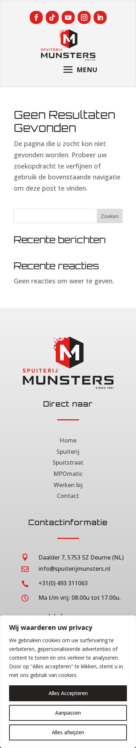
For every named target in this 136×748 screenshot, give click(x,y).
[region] (68, 681)
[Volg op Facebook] (36, 17)
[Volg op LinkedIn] (100, 17)
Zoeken (110, 216)
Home (68, 440)
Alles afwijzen (68, 732)
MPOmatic (68, 474)
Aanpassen (68, 712)
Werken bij (68, 485)
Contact (68, 496)
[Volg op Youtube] (68, 17)
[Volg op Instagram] (84, 17)
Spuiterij (68, 452)
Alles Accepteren (68, 693)
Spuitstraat (68, 462)
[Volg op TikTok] (52, 17)
